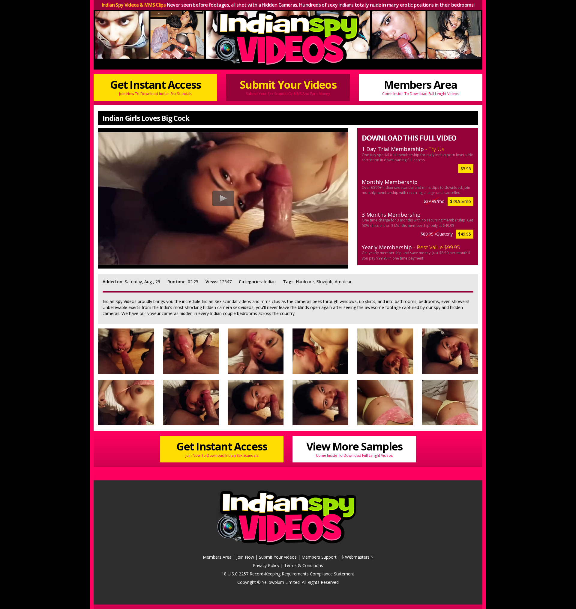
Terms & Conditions (303, 565)
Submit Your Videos (288, 86)
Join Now (245, 557)
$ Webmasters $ (357, 557)
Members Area (420, 86)
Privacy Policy (266, 565)
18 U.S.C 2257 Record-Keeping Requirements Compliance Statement (288, 574)
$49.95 (464, 234)
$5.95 (465, 168)
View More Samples (354, 448)
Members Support (319, 557)
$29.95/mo (460, 201)
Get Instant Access (155, 86)
